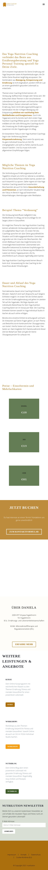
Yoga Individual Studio (34, 310)
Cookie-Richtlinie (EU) (24, 857)
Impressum (11, 854)
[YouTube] (24, 847)
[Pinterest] (21, 847)
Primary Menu (44, 4)
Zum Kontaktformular (24, 532)
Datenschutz (36, 854)
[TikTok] (30, 847)
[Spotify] (27, 847)
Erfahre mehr (24, 644)
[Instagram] (18, 847)
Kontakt (23, 854)
